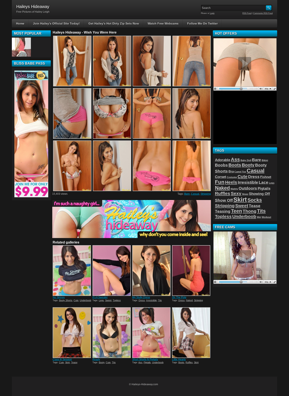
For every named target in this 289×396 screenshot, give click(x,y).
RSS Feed (247, 13)
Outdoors (248, 188)
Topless (117, 300)
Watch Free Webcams (163, 23)
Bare (187, 193)
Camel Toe (240, 171)
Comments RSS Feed (263, 13)
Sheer (245, 194)
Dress (142, 300)
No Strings (59, 297)
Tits (160, 300)
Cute (76, 300)
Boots (181, 362)
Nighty (234, 189)
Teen (236, 211)
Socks (255, 200)
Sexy (236, 193)
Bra (231, 171)
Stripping (206, 193)
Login (212, 13)
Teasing (222, 211)
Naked (189, 300)
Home (20, 23)
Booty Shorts (65, 300)
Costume (232, 177)
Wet (259, 217)
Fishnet (265, 177)
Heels (231, 182)
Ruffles (189, 362)
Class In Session (62, 359)
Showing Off (259, 194)
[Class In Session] (72, 332)
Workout (266, 217)
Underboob (85, 300)
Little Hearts (179, 359)
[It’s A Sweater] (111, 270)
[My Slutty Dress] (151, 270)
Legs (101, 300)
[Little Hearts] (191, 332)
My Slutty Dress (141, 297)
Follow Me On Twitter (202, 23)
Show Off (224, 200)
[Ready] (111, 332)
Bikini (265, 160)
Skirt (67, 362)
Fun (219, 182)
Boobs (221, 165)
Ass (140, 362)
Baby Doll (246, 160)
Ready (96, 359)
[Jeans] (21, 47)
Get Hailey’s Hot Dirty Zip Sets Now (113, 23)
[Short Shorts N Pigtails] (151, 332)
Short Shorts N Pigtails (145, 359)
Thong (249, 211)
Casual (195, 193)
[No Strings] (72, 270)
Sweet (108, 300)
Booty (102, 362)
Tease (74, 362)
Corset (220, 177)
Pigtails (147, 362)
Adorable (222, 160)
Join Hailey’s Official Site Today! (56, 23)
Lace (263, 182)
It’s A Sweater (100, 297)
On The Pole (179, 297)
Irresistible (151, 300)
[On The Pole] (191, 270)
